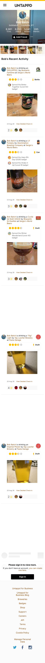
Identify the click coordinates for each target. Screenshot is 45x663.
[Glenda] (25, 387)
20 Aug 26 (10, 381)
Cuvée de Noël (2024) (20, 218)
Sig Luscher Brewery (24, 338)
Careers (22, 616)
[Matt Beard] (16, 387)
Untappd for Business (22, 588)
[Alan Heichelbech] (16, 130)
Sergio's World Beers (18, 73)
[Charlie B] (20, 130)
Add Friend (21, 37)
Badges (22, 603)
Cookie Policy (22, 632)
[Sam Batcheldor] (25, 206)
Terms (23, 624)
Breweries (22, 599)
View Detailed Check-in (24, 124)
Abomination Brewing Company (17, 144)
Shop (22, 607)
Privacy (22, 628)
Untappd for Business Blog (22, 593)
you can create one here (30, 569)
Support (22, 612)
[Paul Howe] (20, 278)
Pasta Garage (15, 340)
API (22, 620)
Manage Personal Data (22, 640)
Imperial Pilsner (13, 447)
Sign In (22, 577)
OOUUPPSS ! (12, 70)
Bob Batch (11, 68)
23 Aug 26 (10, 124)
